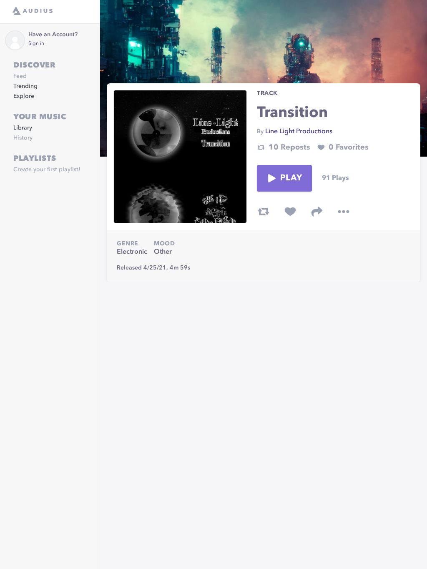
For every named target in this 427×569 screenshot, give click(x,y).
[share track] (317, 211)
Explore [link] (23, 96)
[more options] (343, 211)
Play (291, 178)
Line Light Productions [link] (298, 131)
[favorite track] (290, 211)
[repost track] (263, 211)
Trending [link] (25, 86)
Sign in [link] (36, 43)
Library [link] (22, 128)
